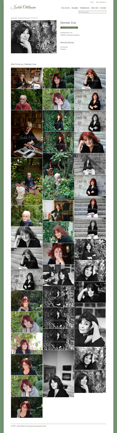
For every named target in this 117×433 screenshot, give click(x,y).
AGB (44, 426)
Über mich (95, 8)
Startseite (14, 18)
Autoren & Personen (24, 18)
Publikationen (84, 8)
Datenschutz (38, 426)
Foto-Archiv (65, 8)
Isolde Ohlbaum (23, 7)
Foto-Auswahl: (101, 2)
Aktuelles (74, 8)
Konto (92, 2)
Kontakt (103, 8)
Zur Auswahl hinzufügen (69, 27)
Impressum (30, 426)
